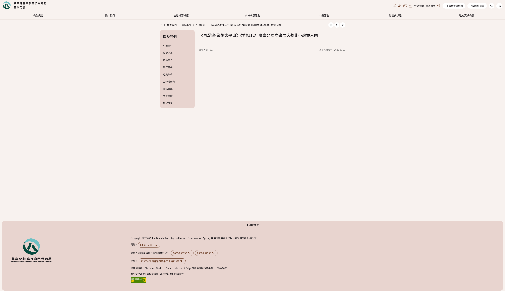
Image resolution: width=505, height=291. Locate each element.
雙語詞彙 (419, 5)
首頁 (161, 25)
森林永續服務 (252, 15)
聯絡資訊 (168, 88)
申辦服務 (324, 15)
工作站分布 (169, 81)
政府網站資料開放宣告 (172, 273)
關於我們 (110, 15)
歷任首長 (168, 67)
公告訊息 (38, 15)
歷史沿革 (168, 53)
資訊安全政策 (138, 273)
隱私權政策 (152, 273)
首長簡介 (168, 60)
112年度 (200, 25)
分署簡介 (168, 45)
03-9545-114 (147, 244)
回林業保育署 (477, 5)
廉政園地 (430, 5)
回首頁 (24, 5)
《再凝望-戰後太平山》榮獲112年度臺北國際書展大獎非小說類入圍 (245, 25)
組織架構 (168, 74)
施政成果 (168, 103)
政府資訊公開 (466, 15)
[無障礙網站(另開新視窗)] (138, 280)
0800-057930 (204, 253)
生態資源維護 (181, 15)
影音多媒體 (395, 15)
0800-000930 (180, 253)
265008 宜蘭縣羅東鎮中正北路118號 (160, 261)
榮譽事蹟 (186, 25)
